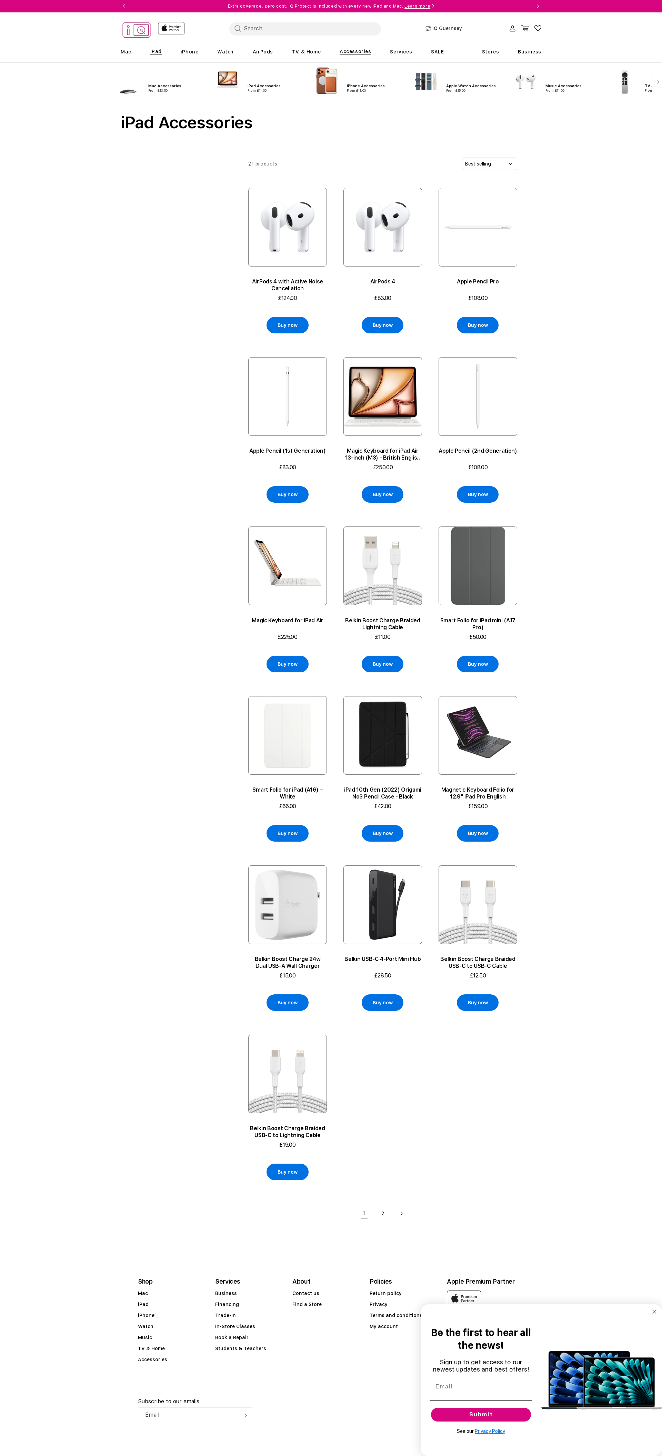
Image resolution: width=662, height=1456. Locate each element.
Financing (227, 1304)
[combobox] (305, 28)
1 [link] (364, 1213)
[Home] (136, 31)
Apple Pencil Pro (478, 281)
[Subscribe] (244, 1415)
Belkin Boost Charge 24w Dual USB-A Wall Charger (288, 962)
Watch (145, 1326)
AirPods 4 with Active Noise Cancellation (287, 285)
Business (226, 1293)
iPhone (146, 1315)
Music (145, 1337)
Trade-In (225, 1315)
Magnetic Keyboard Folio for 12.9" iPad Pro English (477, 793)
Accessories (152, 1359)
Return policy (386, 1293)
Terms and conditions (396, 1315)
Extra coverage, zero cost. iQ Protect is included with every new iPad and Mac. (329, 6)
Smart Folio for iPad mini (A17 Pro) (477, 624)
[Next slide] (657, 81)
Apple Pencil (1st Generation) (287, 451)
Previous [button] (124, 6)
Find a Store (307, 1304)
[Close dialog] (654, 1312)
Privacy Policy (490, 1431)
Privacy (379, 1304)
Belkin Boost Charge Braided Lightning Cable (382, 624)
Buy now (287, 325)
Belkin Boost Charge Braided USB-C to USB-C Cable (477, 962)
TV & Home (151, 1348)
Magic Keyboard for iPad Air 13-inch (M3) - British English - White (382, 454)
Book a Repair (232, 1337)
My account (384, 1326)
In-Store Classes (235, 1326)
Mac (143, 1293)
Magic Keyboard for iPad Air (287, 620)
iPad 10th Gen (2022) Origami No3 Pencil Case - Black (382, 793)
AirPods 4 (382, 281)
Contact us (305, 1293)
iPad (143, 1304)
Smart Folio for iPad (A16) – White (287, 793)
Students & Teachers (240, 1348)
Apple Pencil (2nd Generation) (478, 451)
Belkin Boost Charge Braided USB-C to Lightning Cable (287, 1131)
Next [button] (537, 6)
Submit (481, 1414)
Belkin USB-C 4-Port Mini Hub (382, 959)
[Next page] (401, 1213)
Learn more (417, 6)
